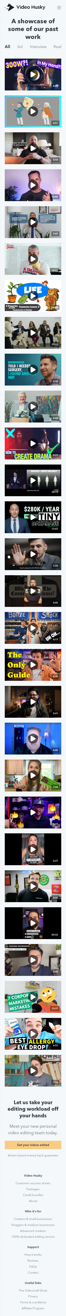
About (33, 1201)
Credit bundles (33, 1195)
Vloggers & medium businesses (33, 1225)
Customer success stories (33, 1183)
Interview (38, 46)
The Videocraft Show (33, 1290)
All (7, 46)
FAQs (33, 1266)
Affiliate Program (33, 1308)
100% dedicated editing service (33, 1236)
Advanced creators (33, 1231)
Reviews (33, 1260)
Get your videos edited (33, 1145)
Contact (33, 1272)
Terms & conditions (33, 1302)
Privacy (33, 1296)
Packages (33, 1189)
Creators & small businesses (33, 1219)
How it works (33, 1254)
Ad (20, 46)
